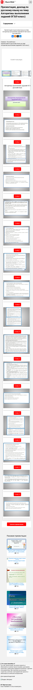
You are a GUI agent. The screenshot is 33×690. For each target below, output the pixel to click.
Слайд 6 (17, 223)
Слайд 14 (17, 440)
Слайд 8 (17, 277)
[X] (18, 36)
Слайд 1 (17, 82)
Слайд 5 (17, 196)
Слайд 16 (17, 494)
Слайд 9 (17, 304)
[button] (29, 50)
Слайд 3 (17, 142)
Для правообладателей (8, 676)
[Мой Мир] (20, 36)
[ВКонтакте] (13, 36)
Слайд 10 (17, 331)
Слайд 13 (17, 413)
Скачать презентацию (16, 524)
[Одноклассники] (15, 36)
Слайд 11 (17, 359)
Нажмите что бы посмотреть (12, 686)
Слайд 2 (17, 115)
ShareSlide (10, 2)
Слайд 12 (17, 386)
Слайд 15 (17, 467)
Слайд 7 (17, 250)
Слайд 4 (17, 169)
